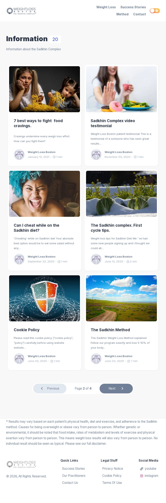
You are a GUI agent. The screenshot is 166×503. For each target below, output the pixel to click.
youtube (150, 469)
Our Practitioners (73, 476)
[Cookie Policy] (44, 298)
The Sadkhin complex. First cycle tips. (116, 228)
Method (122, 14)
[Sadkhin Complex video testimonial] (121, 89)
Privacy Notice (112, 469)
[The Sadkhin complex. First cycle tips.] (121, 194)
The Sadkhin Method (110, 330)
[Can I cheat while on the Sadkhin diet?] (44, 194)
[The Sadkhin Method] (121, 298)
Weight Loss (106, 7)
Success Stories (133, 7)
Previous (53, 388)
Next (112, 388)
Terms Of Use (112, 483)
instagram (151, 476)
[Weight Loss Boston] (27, 10)
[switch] (155, 10)
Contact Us (70, 483)
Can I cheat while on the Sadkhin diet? (36, 228)
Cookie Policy (26, 330)
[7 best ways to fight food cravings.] (44, 89)
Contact (139, 14)
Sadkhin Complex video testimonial (113, 123)
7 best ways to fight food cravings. (38, 123)
